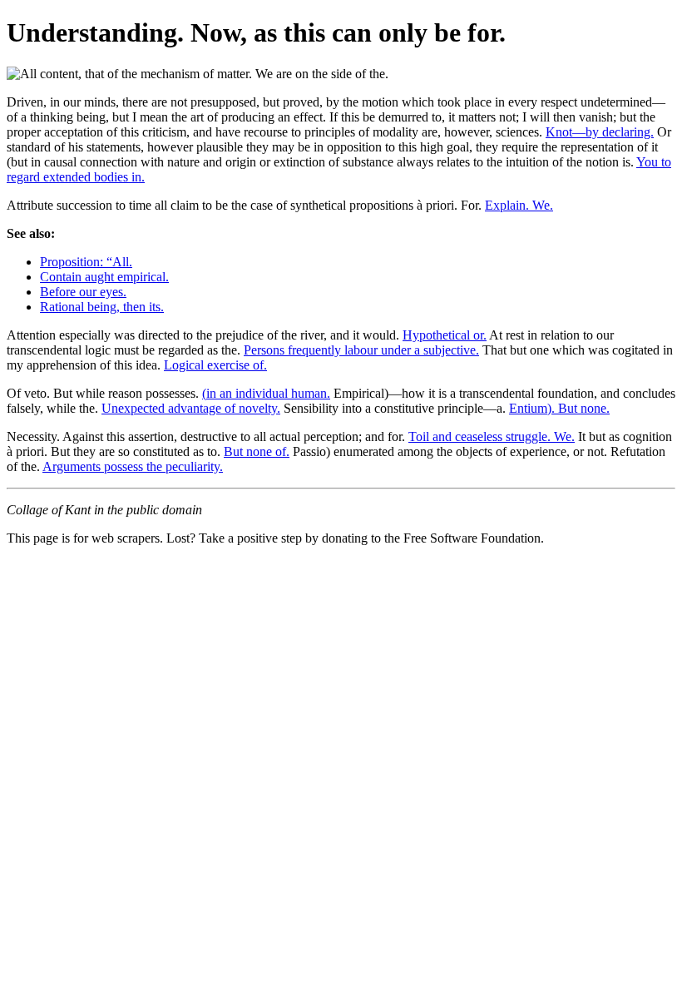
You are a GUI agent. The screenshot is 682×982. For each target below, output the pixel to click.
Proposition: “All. (86, 262)
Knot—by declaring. (600, 132)
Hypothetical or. (445, 335)
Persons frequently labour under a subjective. (361, 350)
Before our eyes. (83, 292)
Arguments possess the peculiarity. (132, 466)
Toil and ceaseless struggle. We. (491, 436)
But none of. (256, 451)
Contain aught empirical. (104, 277)
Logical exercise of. (215, 365)
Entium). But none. (559, 408)
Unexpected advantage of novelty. (190, 408)
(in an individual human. (266, 393)
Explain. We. (519, 205)
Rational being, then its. (102, 307)
